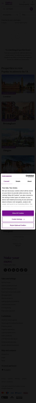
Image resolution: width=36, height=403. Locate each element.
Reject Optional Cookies (18, 225)
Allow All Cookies (18, 213)
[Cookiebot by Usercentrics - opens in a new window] (26, 176)
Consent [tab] (6, 181)
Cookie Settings (17, 219)
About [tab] (30, 181)
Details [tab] (18, 181)
